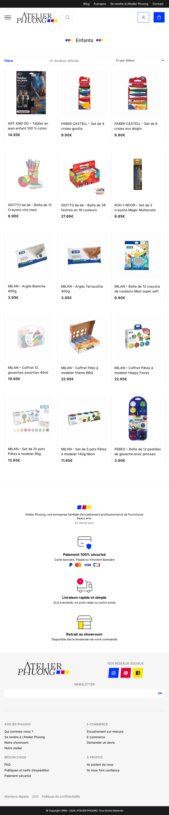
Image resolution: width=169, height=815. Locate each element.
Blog (86, 4)
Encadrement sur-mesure (105, 731)
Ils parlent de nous (100, 764)
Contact (157, 4)
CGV (35, 796)
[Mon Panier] (159, 17)
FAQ (7, 764)
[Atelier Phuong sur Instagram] (113, 673)
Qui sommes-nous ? (18, 731)
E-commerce (96, 737)
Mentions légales (16, 796)
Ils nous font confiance (103, 770)
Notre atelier (13, 748)
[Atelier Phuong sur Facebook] (137, 673)
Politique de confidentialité (61, 796)
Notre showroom (16, 742)
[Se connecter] (143, 17)
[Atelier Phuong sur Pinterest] (125, 673)
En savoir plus (84, 523)
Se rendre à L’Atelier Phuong (129, 4)
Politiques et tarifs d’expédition (26, 770)
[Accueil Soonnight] (37, 17)
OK (160, 693)
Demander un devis (101, 742)
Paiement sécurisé (17, 776)
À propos (100, 4)
